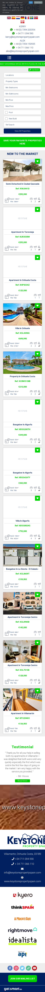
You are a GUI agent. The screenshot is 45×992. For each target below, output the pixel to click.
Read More (22, 781)
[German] (22, 18)
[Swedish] (32, 18)
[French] (27, 18)
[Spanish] (14, 18)
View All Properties (22, 131)
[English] (9, 18)
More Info (38, 2)
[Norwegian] (36, 18)
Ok (31, 2)
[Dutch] (18, 18)
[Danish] (22, 22)
